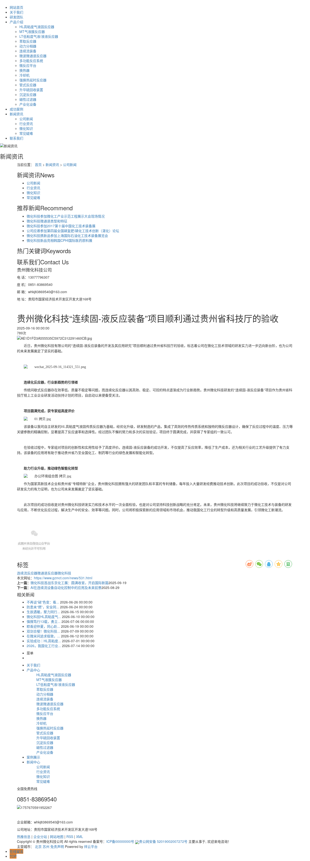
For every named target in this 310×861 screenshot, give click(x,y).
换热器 (24, 70)
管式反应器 (27, 84)
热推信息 (24, 836)
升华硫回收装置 (31, 89)
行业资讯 (26, 123)
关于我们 (16, 12)
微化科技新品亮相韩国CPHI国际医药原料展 (59, 240)
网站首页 (16, 7)
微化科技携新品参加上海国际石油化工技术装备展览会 (67, 235)
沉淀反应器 (27, 94)
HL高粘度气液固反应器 (36, 26)
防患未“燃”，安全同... (43, 606)
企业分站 (40, 836)
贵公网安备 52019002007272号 (163, 841)
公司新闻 (26, 118)
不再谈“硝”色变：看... (43, 602)
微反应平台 (27, 65)
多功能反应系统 (31, 60)
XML (79, 836)
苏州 (46, 846)
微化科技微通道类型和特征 (47, 221)
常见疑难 (26, 133)
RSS (69, 836)
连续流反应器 (27, 573)
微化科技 (64, 573)
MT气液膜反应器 (32, 31)
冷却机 (24, 75)
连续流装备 (27, 50)
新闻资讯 (16, 113)
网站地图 (56, 836)
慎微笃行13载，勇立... (44, 621)
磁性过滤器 (27, 99)
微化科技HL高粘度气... (44, 616)
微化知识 (26, 128)
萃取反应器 (27, 41)
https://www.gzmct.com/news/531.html (63, 577)
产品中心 (33, 669)
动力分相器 (27, 46)
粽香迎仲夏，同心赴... (43, 626)
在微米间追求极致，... (43, 636)
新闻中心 (33, 761)
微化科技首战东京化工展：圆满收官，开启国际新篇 (69, 582)
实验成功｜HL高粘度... (44, 640)
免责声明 (57, 846)
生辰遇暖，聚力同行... (43, 611)
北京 (38, 846)
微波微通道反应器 (32, 55)
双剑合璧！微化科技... (43, 631)
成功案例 (16, 109)
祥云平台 (91, 846)
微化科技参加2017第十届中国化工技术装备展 (61, 225)
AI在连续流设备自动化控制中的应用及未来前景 (66, 587)
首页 (38, 164)
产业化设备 (27, 104)
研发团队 (16, 17)
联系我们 (16, 138)
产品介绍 (16, 21)
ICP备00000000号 (120, 841)
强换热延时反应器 (32, 80)
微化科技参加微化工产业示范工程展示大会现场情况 (66, 216)
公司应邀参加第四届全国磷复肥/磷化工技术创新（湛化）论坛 (73, 230)
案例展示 (33, 757)
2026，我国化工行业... (44, 645)
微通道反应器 (47, 573)
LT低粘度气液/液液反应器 (38, 36)
